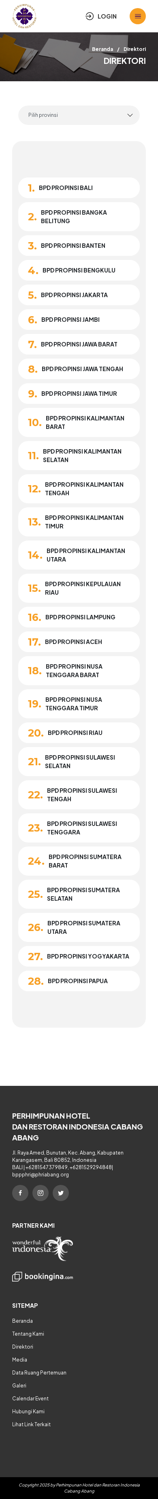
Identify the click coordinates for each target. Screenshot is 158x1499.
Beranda (102, 49)
